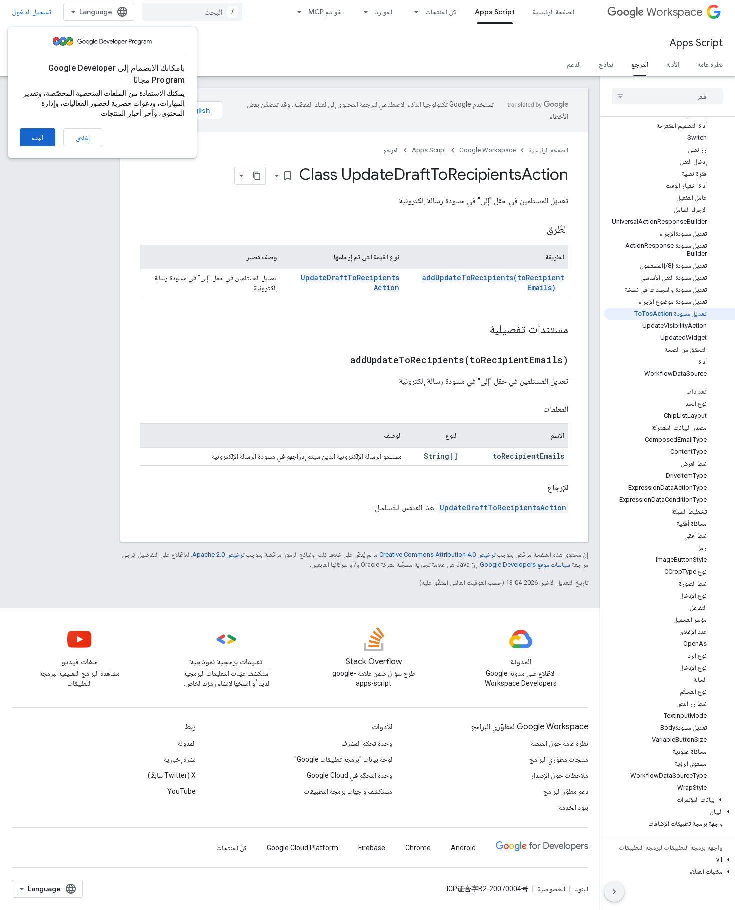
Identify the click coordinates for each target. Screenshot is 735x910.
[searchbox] (667, 96)
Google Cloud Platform (302, 848)
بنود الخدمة (573, 808)
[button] (669, 800)
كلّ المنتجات (231, 848)
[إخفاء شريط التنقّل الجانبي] (614, 892)
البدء (38, 137)
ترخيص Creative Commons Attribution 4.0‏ (438, 554)
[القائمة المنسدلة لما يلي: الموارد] (363, 12)
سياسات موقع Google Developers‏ (525, 564)
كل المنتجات (441, 12)
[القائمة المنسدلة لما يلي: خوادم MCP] (296, 12)
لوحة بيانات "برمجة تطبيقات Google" (343, 760)
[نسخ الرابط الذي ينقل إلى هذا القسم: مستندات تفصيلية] (480, 330)
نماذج (606, 64)
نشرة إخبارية (180, 760)
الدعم (574, 64)
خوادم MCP (325, 12)
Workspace (674, 12)
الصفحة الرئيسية (553, 12)
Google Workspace (488, 150)
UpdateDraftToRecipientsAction (503, 507)
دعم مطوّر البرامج (566, 792)
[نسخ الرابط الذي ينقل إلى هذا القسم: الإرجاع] (538, 488)
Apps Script (495, 12)
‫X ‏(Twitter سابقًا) (172, 776)
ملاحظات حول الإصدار (559, 776)
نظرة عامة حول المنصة (559, 744)
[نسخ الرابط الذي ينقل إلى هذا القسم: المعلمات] (534, 410)
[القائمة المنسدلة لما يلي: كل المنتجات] (414, 12)
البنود (581, 889)
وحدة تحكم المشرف (367, 744)
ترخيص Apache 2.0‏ (218, 554)
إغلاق (83, 138)
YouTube (182, 792)
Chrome (418, 848)
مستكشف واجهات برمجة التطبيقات (348, 792)
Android (463, 848)
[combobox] (192, 12)
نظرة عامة (710, 64)
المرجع (640, 64)
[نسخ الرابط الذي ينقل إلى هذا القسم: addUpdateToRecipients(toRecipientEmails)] (338, 361)
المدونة (187, 744)
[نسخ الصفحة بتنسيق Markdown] (257, 176)
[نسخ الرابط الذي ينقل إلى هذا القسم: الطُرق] (537, 230)
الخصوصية (552, 889)
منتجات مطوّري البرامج (559, 760)
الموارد (383, 12)
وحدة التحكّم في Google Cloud (349, 776)
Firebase (372, 848)
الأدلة (673, 64)
